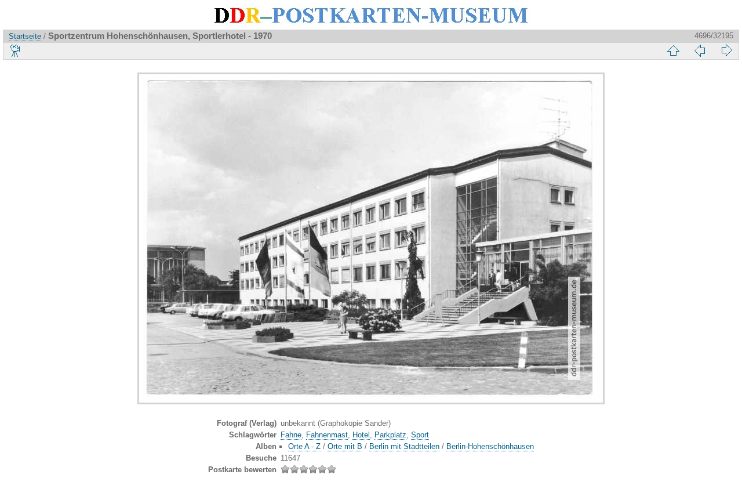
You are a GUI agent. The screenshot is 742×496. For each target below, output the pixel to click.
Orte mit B (345, 446)
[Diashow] (15, 50)
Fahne (291, 434)
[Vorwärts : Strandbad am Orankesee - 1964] (726, 50)
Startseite (25, 36)
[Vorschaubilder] (673, 50)
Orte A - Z (304, 446)
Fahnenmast (327, 434)
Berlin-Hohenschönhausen (490, 446)
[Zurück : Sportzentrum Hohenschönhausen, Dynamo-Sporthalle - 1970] (700, 50)
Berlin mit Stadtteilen (404, 446)
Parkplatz (390, 434)
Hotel (361, 434)
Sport (420, 434)
